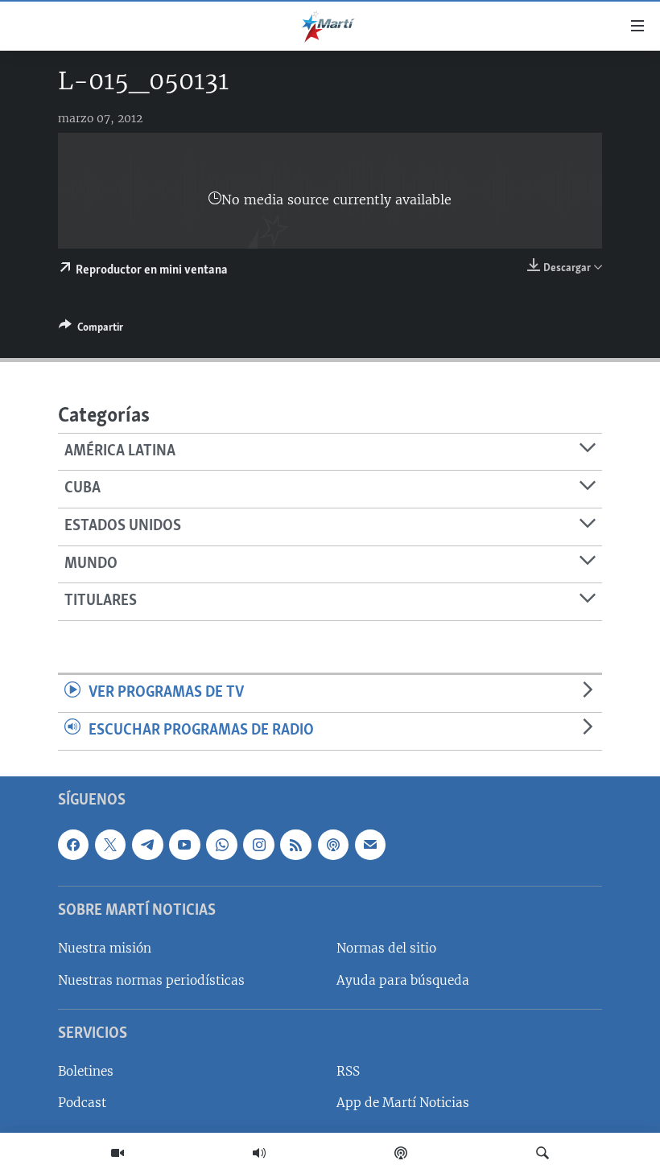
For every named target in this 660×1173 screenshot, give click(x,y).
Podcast (82, 1102)
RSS (348, 1071)
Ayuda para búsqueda (402, 979)
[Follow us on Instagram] (258, 844)
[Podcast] (401, 1153)
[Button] (91, 330)
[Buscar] (542, 1153)
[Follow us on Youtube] (184, 844)
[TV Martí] (117, 1153)
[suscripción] (370, 844)
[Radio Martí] (259, 1153)
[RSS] (295, 844)
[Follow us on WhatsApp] (221, 844)
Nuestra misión (104, 948)
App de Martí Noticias (402, 1102)
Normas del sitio (386, 948)
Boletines (85, 1071)
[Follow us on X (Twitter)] (110, 844)
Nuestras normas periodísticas (151, 979)
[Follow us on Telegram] (147, 844)
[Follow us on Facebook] (73, 844)
